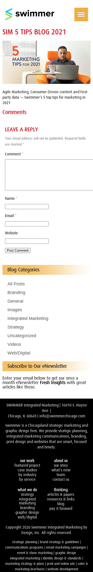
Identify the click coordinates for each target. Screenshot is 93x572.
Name (11, 199)
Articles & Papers (60, 495)
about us (61, 461)
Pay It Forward (60, 509)
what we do (27, 490)
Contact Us (61, 479)
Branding (16, 292)
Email (11, 216)
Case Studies (27, 470)
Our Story (61, 465)
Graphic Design (27, 513)
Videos (14, 344)
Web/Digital (18, 353)
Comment (14, 154)
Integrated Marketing (27, 318)
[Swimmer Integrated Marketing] (30, 19)
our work (27, 461)
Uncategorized (21, 335)
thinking (61, 490)
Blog (60, 504)
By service (27, 479)
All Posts (16, 283)
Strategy (15, 327)
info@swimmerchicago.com (62, 416)
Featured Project (27, 465)
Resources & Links (60, 499)
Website (11, 233)
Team (61, 475)
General (15, 301)
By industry (27, 475)
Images (14, 309)
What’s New (60, 470)
